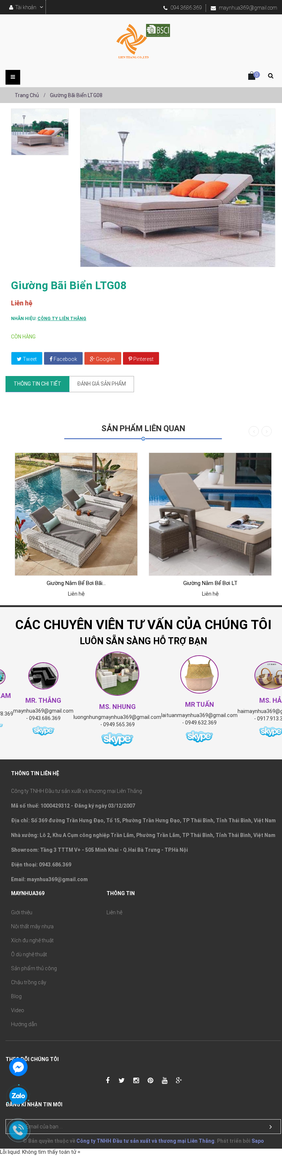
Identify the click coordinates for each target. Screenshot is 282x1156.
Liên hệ (114, 912)
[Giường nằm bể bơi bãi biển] (76, 514)
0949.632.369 (201, 723)
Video (17, 1010)
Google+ (105, 359)
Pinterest (142, 359)
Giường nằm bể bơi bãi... (76, 583)
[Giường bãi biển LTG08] (40, 132)
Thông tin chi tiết (37, 384)
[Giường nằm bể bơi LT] (210, 514)
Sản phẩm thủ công (34, 968)
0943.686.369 (45, 718)
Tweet (29, 359)
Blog (16, 996)
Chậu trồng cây (28, 982)
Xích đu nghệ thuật (32, 940)
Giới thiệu (21, 912)
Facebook (65, 359)
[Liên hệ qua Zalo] (18, 1096)
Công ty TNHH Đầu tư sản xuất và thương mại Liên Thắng (145, 1141)
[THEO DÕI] (270, 1127)
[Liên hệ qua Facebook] (18, 1066)
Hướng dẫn (24, 1024)
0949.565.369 (119, 724)
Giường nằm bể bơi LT (210, 583)
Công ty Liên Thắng (61, 318)
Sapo (258, 1141)
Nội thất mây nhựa (32, 926)
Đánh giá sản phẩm (101, 384)
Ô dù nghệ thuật (29, 954)
